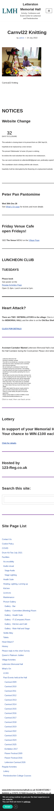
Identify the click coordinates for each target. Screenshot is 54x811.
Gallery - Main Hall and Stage (17, 628)
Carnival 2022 (10, 731)
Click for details (9, 443)
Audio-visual (8, 566)
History (5, 646)
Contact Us (7, 539)
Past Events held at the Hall (15, 677)
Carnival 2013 (10, 700)
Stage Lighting (11, 575)
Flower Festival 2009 (13, 753)
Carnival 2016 (10, 713)
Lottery (6, 771)
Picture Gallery (9, 602)
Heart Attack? (8, 642)
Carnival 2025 (10, 744)
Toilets (6, 637)
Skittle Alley (8, 633)
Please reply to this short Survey (16, 651)
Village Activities (9, 660)
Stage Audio (10, 570)
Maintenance (8, 597)
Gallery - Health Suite (14, 615)
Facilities (5, 557)
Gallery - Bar (10, 606)
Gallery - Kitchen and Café (16, 624)
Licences (7, 593)
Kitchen (6, 588)
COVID (5, 548)
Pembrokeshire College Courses (17, 776)
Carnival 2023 (10, 735)
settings (27, 802)
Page (19, 285)
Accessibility (8, 561)
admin (21, 38)
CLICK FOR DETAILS (11, 329)
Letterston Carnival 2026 (15, 762)
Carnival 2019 (10, 726)
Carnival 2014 (10, 704)
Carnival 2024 (10, 740)
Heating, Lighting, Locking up (15, 584)
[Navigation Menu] (49, 11)
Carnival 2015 (10, 709)
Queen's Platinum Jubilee (13, 655)
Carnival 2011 (10, 691)
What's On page (13, 207)
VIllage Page (34, 240)
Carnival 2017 (10, 718)
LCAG (6, 673)
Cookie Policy (8, 544)
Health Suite (8, 579)
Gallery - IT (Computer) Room (17, 619)
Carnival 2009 (10, 682)
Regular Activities (9, 285)
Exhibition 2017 (11, 749)
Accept (7, 807)
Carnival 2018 (10, 722)
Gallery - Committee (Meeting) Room (20, 610)
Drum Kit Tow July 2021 (12, 553)
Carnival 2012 (10, 695)
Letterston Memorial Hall (12, 664)
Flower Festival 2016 (13, 758)
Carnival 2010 (10, 686)
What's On (6, 668)
